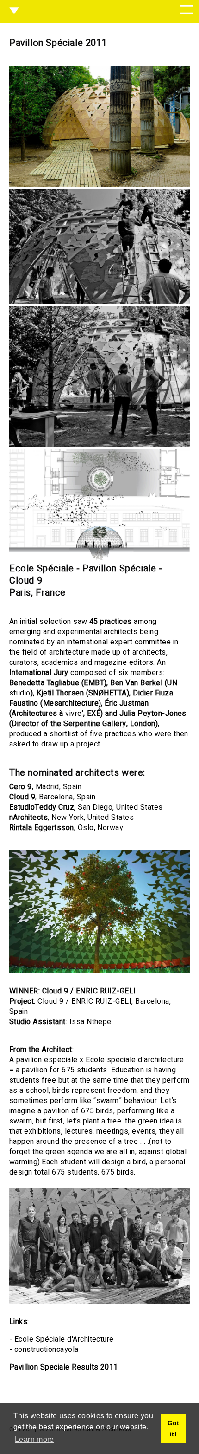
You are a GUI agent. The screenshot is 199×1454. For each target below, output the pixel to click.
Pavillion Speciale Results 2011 (63, 1367)
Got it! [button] (174, 1428)
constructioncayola (46, 1349)
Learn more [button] (34, 1439)
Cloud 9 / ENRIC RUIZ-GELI (89, 991)
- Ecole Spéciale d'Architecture (61, 1339)
